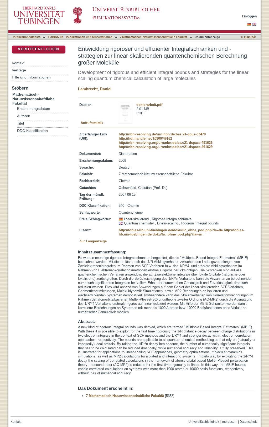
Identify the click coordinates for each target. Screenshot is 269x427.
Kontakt (18, 63)
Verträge (19, 70)
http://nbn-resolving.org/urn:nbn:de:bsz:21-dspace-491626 (166, 143)
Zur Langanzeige (93, 241)
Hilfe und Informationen (31, 77)
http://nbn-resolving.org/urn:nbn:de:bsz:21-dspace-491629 (166, 147)
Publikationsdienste (26, 36)
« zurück (248, 37)
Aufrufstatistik (92, 123)
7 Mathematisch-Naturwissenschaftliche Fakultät (153, 36)
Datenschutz (248, 422)
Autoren (23, 116)
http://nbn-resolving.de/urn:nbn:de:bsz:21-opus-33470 (162, 134)
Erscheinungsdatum (33, 109)
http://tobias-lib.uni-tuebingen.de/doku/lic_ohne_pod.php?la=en (181, 232)
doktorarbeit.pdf (149, 105)
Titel (20, 123)
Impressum (229, 422)
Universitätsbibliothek (203, 422)
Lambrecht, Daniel (94, 89)
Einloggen (249, 16)
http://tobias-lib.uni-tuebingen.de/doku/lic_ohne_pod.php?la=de (171, 230)
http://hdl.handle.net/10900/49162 (145, 138)
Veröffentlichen (38, 49)
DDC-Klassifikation (32, 131)
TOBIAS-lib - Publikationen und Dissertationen (80, 36)
